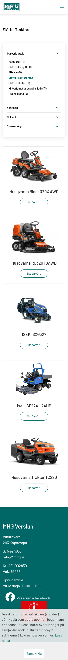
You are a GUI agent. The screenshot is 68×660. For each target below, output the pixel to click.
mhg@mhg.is (14, 557)
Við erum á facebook (34, 598)
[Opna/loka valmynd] (62, 5)
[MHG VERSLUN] (11, 6)
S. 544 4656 (12, 551)
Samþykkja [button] (34, 653)
